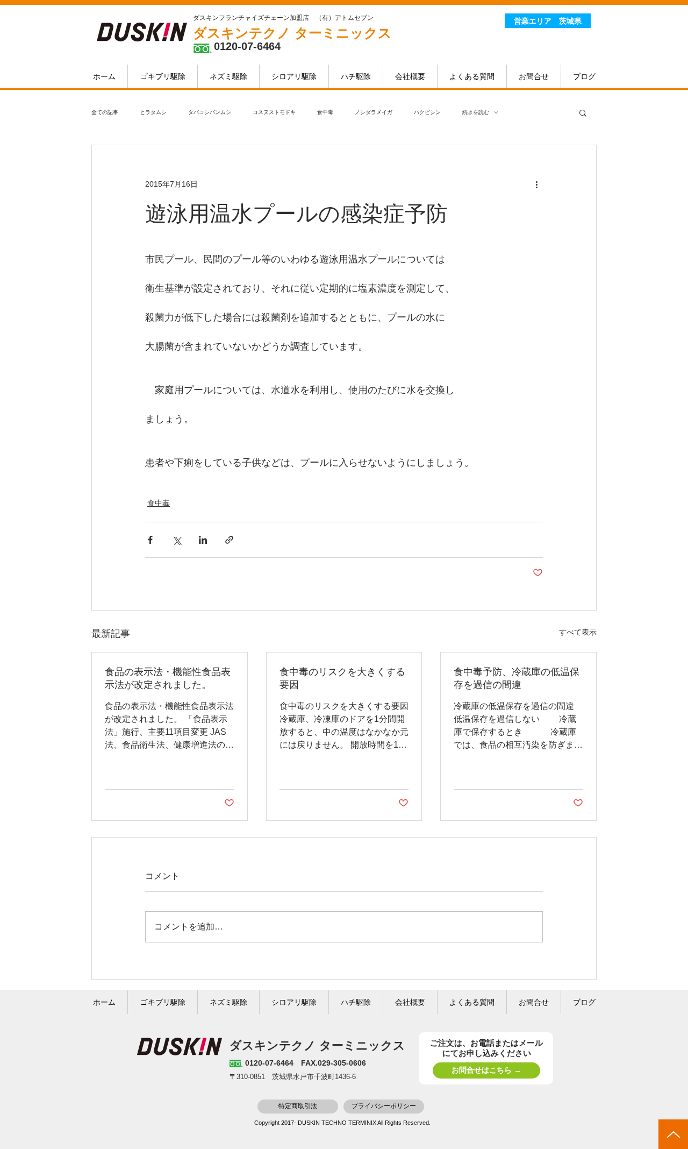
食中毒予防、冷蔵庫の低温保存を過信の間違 (516, 678)
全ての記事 (104, 112)
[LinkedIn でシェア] (203, 540)
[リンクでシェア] (229, 540)
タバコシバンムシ (209, 112)
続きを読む (475, 112)
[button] (583, 112)
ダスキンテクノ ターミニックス (292, 32)
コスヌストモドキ (274, 112)
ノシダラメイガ (373, 112)
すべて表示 (578, 632)
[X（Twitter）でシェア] (176, 540)
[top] (673, 1134)
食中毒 (325, 112)
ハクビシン (427, 112)
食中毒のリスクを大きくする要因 (342, 678)
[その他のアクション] (536, 184)
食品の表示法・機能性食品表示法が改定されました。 (168, 678)
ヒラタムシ (153, 112)
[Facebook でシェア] (150, 540)
